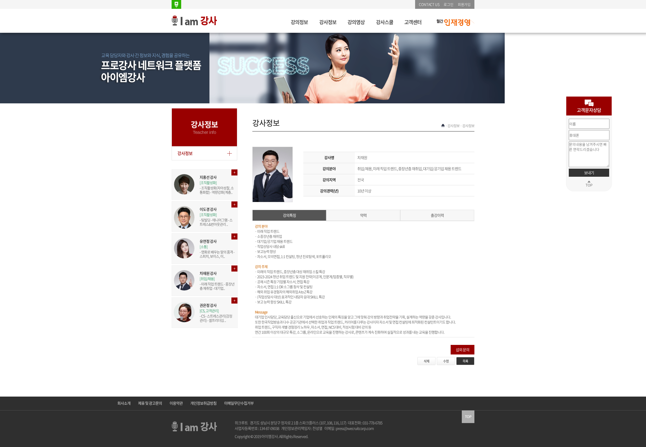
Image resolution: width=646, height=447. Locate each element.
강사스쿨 (384, 22)
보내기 (589, 172)
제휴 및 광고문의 (150, 403)
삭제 (426, 361)
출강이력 (437, 215)
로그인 (448, 4)
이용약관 (176, 403)
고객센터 (412, 22)
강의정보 (299, 22)
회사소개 (123, 403)
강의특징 (289, 215)
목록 (465, 361)
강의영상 (356, 22)
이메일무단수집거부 (239, 403)
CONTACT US (429, 4)
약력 (363, 215)
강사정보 (327, 22)
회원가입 (464, 4)
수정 (446, 361)
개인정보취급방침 (203, 403)
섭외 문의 (462, 349)
